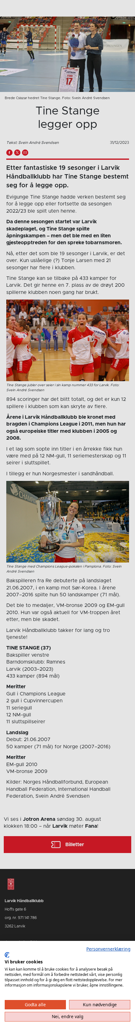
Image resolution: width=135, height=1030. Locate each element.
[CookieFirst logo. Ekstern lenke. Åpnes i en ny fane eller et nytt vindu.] (7, 955)
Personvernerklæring (108, 949)
